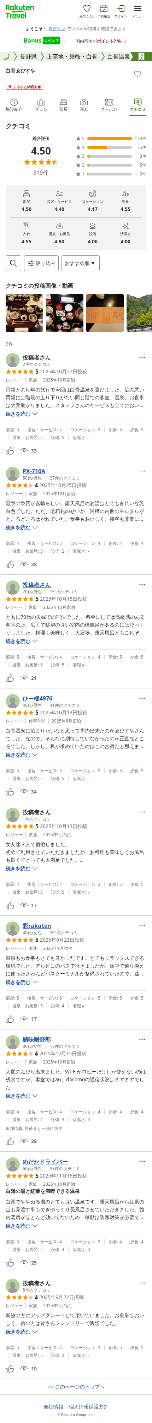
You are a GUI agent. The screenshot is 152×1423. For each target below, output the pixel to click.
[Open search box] (13, 263)
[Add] (137, 74)
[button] (24, 313)
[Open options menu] (142, 357)
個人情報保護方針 (89, 1407)
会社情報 (53, 1407)
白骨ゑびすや (20, 70)
